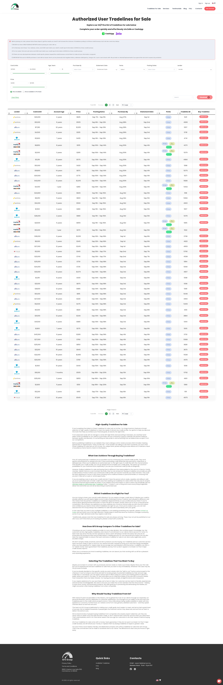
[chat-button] (219, 681)
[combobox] (84, 69)
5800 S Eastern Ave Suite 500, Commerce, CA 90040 (72, 670)
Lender (180, 69)
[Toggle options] (92, 69)
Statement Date (102, 69)
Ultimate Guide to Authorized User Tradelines (87, 484)
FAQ (190, 9)
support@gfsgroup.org (142, 663)
